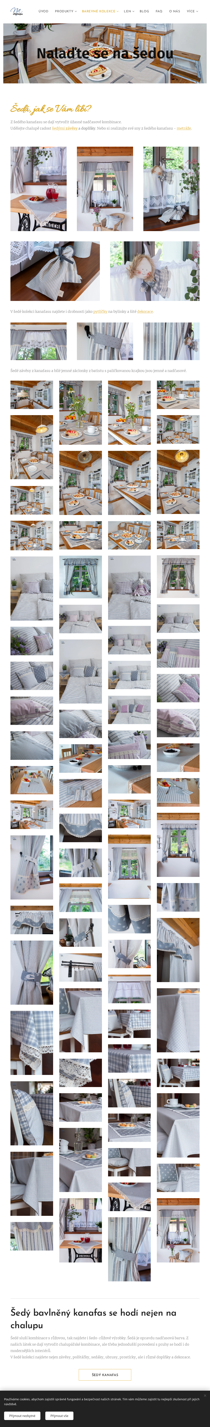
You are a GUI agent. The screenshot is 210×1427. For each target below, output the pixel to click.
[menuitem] (45, 12)
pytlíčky (100, 311)
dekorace (145, 311)
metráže (184, 128)
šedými (65, 128)
